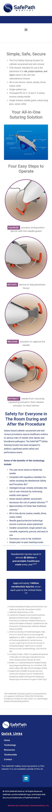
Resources (9, 750)
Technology (10, 745)
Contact (8, 759)
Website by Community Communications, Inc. (28, 806)
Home (7, 740)
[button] (26, 29)
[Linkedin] (26, 778)
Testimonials (10, 754)
